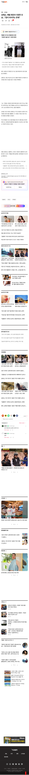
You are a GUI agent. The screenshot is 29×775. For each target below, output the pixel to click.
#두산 (9, 199)
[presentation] (12, 472)
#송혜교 (3, 199)
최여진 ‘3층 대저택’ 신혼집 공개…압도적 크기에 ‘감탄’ (14, 161)
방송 (2, 446)
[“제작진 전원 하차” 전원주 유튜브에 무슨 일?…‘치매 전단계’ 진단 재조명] (25, 645)
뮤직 (12, 753)
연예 (2, 12)
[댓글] (12, 20)
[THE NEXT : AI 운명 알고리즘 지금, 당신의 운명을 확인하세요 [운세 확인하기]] (14, 206)
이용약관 (8, 768)
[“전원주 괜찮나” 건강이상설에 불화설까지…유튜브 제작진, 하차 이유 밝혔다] (25, 660)
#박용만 (14, 199)
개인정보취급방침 (14, 768)
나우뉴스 (3, 602)
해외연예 (3, 551)
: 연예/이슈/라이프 (6, 640)
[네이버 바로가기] (19, 764)
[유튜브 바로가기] (13, 764)
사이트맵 (19, 768)
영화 (17, 753)
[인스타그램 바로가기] (16, 764)
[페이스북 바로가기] (7, 764)
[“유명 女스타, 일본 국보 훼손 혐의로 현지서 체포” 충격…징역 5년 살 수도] (25, 653)
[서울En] (4, 2)
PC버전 (23, 768)
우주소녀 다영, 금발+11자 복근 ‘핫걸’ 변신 (12, 163)
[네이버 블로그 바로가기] (22, 764)
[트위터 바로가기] (10, 764)
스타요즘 (5, 12)
